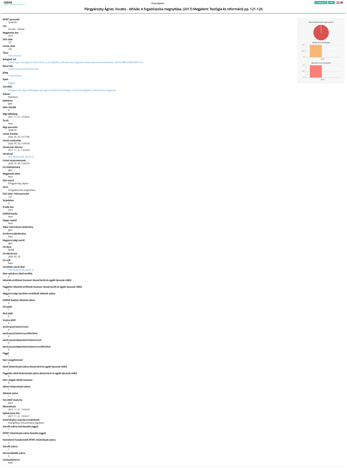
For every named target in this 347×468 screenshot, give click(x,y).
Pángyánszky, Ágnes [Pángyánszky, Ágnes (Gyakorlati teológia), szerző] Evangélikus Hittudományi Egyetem (62, 90)
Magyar (12, 82)
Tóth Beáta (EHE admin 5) (21, 156)
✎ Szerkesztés (321, 2)
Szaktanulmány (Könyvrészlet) (23, 68)
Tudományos (15, 75)
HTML (331, 2)
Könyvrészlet (14, 55)
